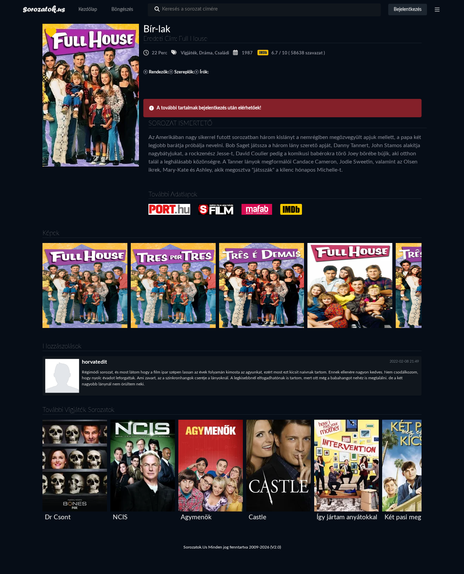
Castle (257, 517)
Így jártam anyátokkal (347, 517)
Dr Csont (58, 517)
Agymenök (196, 517)
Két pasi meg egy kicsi (416, 517)
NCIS (120, 517)
